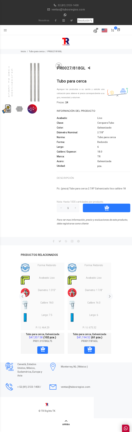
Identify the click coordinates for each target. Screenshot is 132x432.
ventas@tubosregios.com (68, 9)
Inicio (23, 51)
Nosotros (43, 20)
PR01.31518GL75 (42, 341)
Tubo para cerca (37, 51)
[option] (42, 305)
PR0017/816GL (89, 341)
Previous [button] (22, 296)
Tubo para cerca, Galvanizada (42, 334)
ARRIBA (66, 424)
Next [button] (109, 296)
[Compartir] (89, 67)
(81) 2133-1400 (70, 5)
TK (53, 411)
